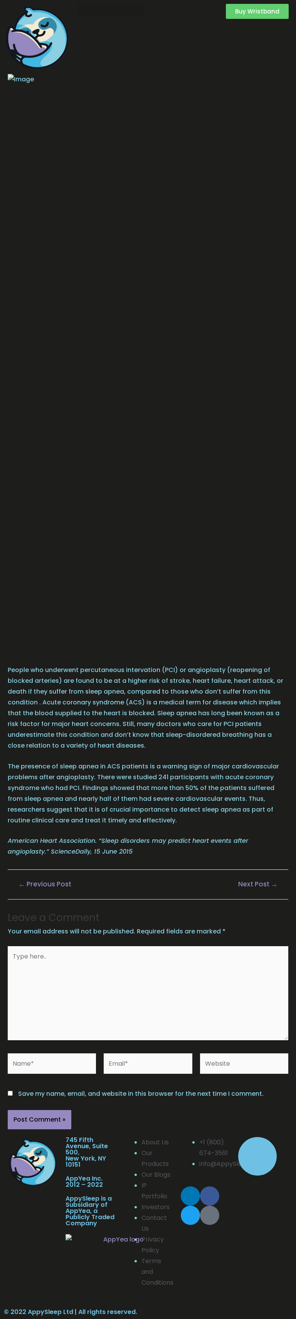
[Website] (244, 1065)
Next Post (258, 884)
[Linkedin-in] (190, 1196)
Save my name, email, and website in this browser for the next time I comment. (141, 1093)
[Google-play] (209, 1215)
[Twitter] (190, 1215)
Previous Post (44, 884)
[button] (111, 10)
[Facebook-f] (209, 1196)
